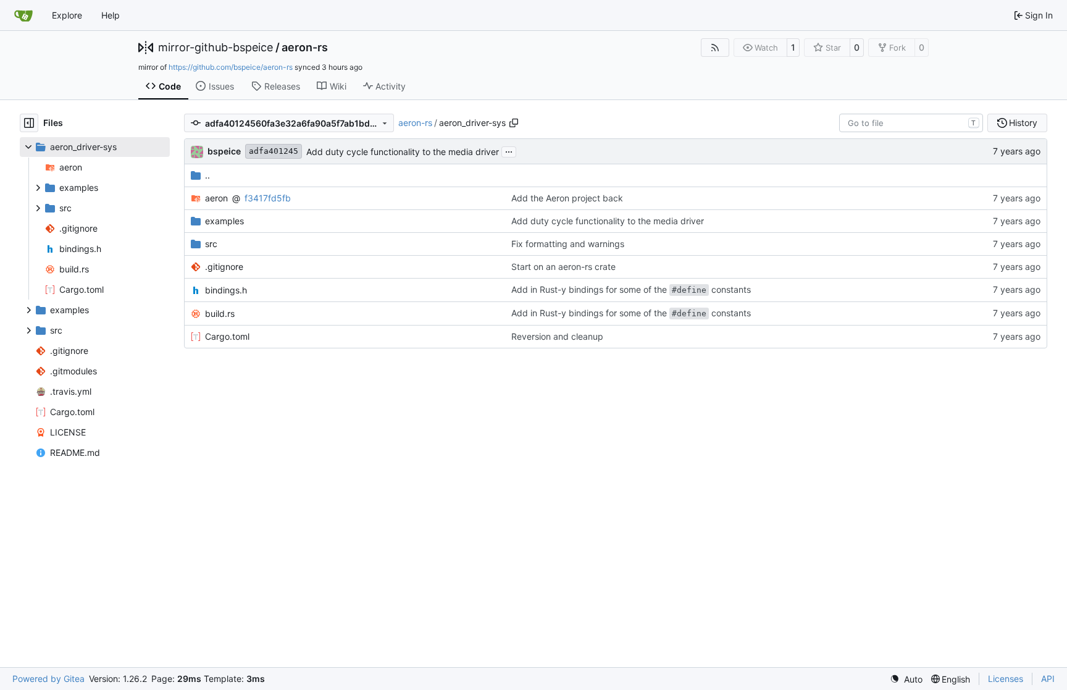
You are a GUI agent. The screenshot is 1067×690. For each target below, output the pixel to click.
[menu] (906, 679)
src (211, 243)
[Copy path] (513, 123)
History (1023, 122)
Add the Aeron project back (567, 198)
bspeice (224, 151)
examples (224, 221)
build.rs (220, 313)
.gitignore (224, 266)
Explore (67, 15)
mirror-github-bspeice (215, 47)
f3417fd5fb (268, 198)
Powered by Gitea (48, 678)
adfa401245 (273, 151)
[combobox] (911, 123)
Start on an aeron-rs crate (563, 266)
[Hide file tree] (29, 123)
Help (110, 15)
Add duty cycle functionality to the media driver (402, 151)
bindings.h (226, 290)
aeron (216, 198)
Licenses (1005, 678)
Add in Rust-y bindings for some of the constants (631, 289)
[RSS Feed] (715, 47)
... (509, 150)
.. (207, 175)
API (1048, 678)
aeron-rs (305, 47)
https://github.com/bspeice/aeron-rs (231, 67)
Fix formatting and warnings (567, 243)
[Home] (23, 15)
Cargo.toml (227, 336)
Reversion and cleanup (557, 336)
